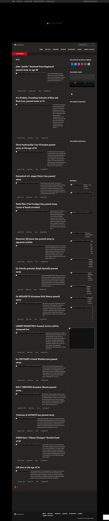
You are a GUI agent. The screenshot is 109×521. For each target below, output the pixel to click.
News (41, 49)
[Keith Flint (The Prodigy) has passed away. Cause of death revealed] (63, 203)
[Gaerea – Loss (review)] (77, 184)
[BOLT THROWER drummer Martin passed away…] (63, 386)
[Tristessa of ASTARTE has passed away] (63, 414)
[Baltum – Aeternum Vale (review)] (79, 273)
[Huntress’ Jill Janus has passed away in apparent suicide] (63, 238)
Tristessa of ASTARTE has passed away (35, 415)
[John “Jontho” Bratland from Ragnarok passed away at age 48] (63, 66)
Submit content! (89, 49)
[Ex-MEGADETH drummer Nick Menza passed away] (63, 296)
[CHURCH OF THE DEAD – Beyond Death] (81, 307)
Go (93, 45)
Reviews (63, 49)
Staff (13, 1)
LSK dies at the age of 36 (28, 467)
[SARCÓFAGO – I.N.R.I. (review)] (79, 297)
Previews (56, 49)
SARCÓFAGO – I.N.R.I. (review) (90, 299)
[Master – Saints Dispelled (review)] (79, 259)
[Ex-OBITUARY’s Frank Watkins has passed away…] (63, 358)
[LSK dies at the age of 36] (63, 467)
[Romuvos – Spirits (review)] (77, 233)
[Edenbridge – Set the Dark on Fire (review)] (81, 192)
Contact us (20, 1)
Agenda (79, 49)
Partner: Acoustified (39, 1)
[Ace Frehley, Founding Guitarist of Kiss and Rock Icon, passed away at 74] (63, 97)
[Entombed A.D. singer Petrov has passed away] (63, 175)
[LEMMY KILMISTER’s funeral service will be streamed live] (63, 325)
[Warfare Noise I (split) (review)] (78, 286)
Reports (48, 49)
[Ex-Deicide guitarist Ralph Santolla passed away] (63, 268)
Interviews (71, 49)
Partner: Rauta (50, 1)
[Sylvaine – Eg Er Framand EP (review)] (80, 241)
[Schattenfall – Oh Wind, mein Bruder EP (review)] (81, 213)
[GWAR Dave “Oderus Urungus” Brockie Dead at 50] (63, 437)
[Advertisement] (60, 84)
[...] (61, 80)
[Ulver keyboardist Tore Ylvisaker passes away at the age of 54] (63, 144)
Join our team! (28, 1)
